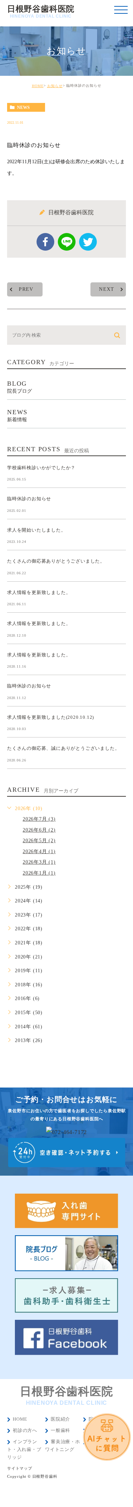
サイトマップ (19, 1468)
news (23, 107)
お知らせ (55, 86)
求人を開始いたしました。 (36, 530)
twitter (88, 242)
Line (67, 242)
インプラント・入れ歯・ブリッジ (24, 1449)
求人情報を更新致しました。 (39, 592)
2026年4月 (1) (39, 851)
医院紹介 (60, 1419)
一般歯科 (60, 1430)
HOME (38, 86)
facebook (45, 242)
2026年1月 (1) (39, 873)
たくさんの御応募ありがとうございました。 (56, 561)
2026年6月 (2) (39, 830)
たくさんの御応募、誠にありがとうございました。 (63, 748)
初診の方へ (25, 1430)
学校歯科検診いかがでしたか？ (41, 467)
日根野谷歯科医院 (40, 11)
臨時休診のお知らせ (29, 498)
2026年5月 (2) (39, 840)
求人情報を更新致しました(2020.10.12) (50, 716)
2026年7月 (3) (39, 819)
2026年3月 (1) (39, 862)
